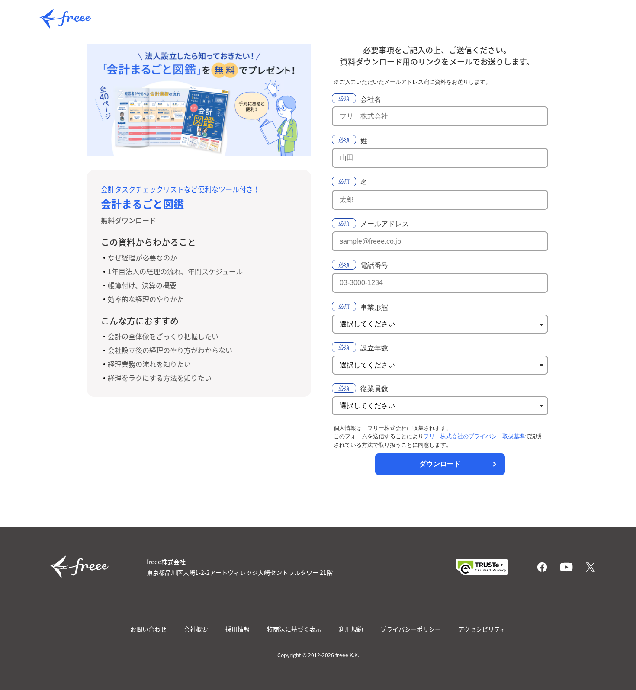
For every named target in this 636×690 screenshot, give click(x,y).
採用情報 (237, 629)
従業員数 (374, 388)
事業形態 (374, 307)
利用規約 (351, 629)
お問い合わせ (148, 629)
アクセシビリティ (482, 629)
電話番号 (374, 265)
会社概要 (196, 629)
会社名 (370, 99)
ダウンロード (440, 464)
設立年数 (374, 348)
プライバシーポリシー (410, 629)
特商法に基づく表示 (294, 629)
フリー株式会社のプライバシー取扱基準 (474, 436)
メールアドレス (384, 224)
